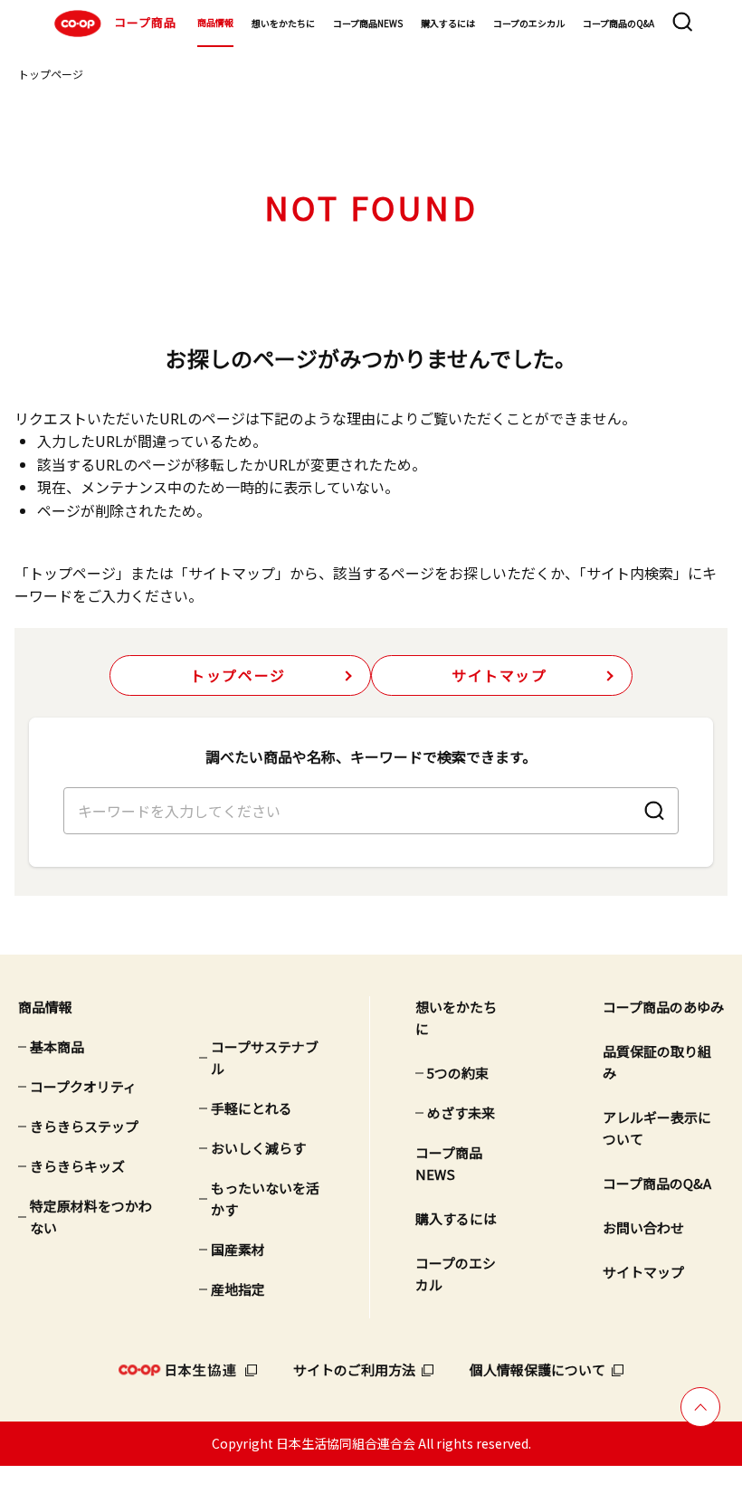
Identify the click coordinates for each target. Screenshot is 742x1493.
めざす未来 (461, 1112)
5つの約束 (458, 1072)
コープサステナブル (265, 1057)
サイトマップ (499, 675)
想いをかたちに (283, 23)
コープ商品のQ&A (618, 23)
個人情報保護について (537, 1369)
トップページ (50, 73)
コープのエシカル (529, 23)
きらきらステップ (84, 1126)
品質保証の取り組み (657, 1061)
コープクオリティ (83, 1086)
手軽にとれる (251, 1107)
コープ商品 (145, 22)
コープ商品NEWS (368, 23)
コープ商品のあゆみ (663, 1006)
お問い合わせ (643, 1227)
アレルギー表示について (657, 1128)
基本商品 (57, 1046)
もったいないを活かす (265, 1198)
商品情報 (215, 22)
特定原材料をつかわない (91, 1216)
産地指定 (238, 1288)
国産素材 (238, 1249)
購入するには (448, 23)
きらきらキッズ (77, 1165)
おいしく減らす (258, 1147)
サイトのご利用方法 (354, 1369)
